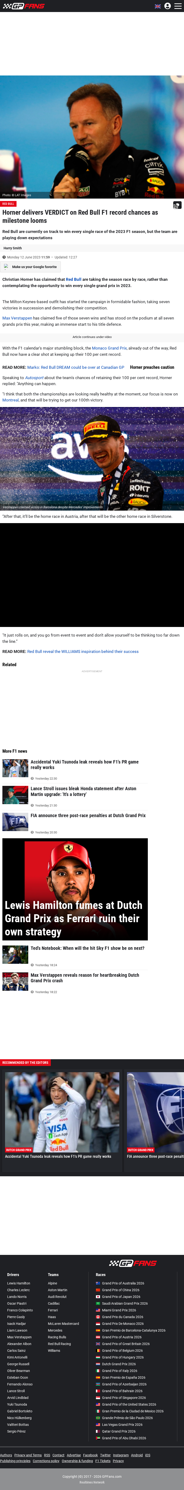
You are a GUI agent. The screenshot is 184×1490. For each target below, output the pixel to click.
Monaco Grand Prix (109, 348)
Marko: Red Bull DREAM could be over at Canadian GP (75, 367)
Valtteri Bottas (18, 1425)
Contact (58, 1455)
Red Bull (8, 204)
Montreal (10, 400)
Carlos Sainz (16, 1350)
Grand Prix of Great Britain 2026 (126, 1344)
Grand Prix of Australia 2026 (123, 1283)
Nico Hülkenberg (19, 1418)
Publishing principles (15, 1461)
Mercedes (55, 1330)
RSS (47, 1455)
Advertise (74, 1455)
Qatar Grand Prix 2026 (119, 1431)
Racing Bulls (57, 1337)
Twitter (105, 1455)
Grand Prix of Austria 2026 (122, 1337)
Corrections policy (46, 1461)
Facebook (90, 1455)
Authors (6, 1455)
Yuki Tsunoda (17, 1404)
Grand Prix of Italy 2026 (119, 1371)
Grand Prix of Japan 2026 (121, 1297)
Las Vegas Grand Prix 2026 (122, 1425)
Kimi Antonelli (17, 1357)
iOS (147, 1455)
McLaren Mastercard (63, 1324)
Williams (54, 1350)
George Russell (18, 1364)
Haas (52, 1317)
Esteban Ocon (17, 1377)
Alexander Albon (19, 1344)
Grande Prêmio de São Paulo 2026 (127, 1418)
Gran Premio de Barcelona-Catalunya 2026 (134, 1330)
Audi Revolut (57, 1297)
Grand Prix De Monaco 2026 (123, 1324)
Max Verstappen (17, 318)
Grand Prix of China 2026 (120, 1290)
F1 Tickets (102, 1461)
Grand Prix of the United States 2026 (129, 1404)
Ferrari (53, 1310)
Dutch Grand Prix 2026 (119, 1364)
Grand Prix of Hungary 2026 (123, 1357)
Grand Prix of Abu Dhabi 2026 (124, 1438)
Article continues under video (92, 337)
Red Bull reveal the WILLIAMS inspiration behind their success (83, 651)
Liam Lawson (17, 1330)
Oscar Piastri (16, 1303)
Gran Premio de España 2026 (123, 1377)
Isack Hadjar (16, 1324)
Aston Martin (57, 1290)
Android (137, 1455)
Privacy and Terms (28, 1455)
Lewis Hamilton (18, 1283)
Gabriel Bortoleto (19, 1411)
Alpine (52, 1283)
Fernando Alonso (20, 1384)
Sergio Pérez (16, 1431)
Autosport (34, 377)
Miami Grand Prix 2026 (119, 1310)
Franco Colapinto (20, 1310)
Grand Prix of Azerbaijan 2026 (124, 1384)
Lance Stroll (16, 1391)
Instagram (121, 1455)
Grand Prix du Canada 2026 (122, 1317)
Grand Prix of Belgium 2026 (122, 1350)
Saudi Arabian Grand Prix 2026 (125, 1303)
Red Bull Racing (59, 1344)
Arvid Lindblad (18, 1398)
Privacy (118, 1461)
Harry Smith (13, 248)
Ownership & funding (77, 1461)
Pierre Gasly (16, 1317)
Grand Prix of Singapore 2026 (124, 1398)
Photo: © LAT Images (16, 195)
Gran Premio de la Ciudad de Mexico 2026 (133, 1411)
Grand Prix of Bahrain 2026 (122, 1391)
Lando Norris (17, 1297)
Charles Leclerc (18, 1290)
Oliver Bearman (18, 1371)
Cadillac (54, 1303)
